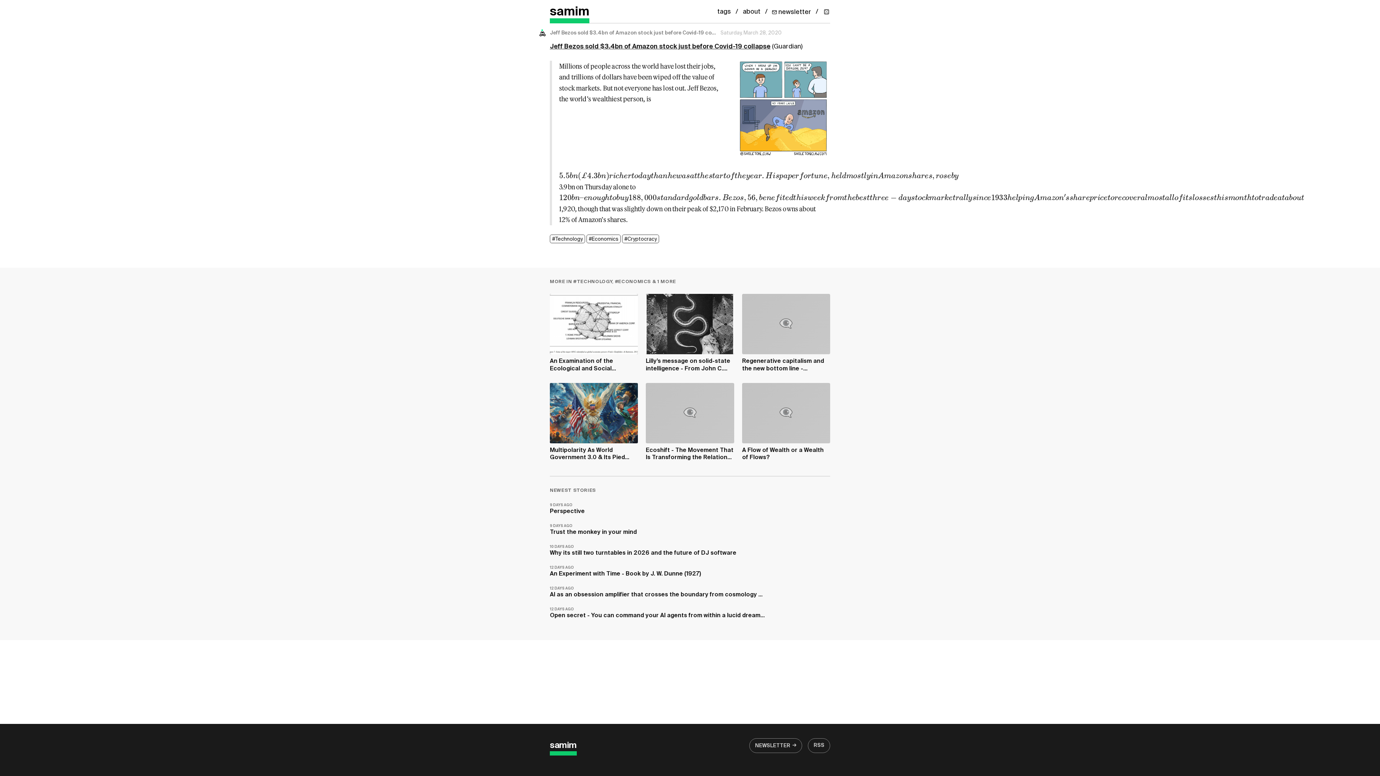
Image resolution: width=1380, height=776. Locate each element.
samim (569, 12)
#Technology (567, 239)
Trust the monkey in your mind (593, 529)
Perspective (567, 508)
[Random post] (826, 11)
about (751, 12)
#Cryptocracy (640, 239)
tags (724, 12)
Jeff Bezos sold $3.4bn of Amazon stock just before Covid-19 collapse (660, 46)
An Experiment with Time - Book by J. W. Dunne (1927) (625, 571)
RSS (819, 745)
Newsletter (772, 745)
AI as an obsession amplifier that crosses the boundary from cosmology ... (656, 592)
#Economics (603, 239)
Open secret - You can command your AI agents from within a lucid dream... (657, 613)
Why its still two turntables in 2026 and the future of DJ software (643, 550)
